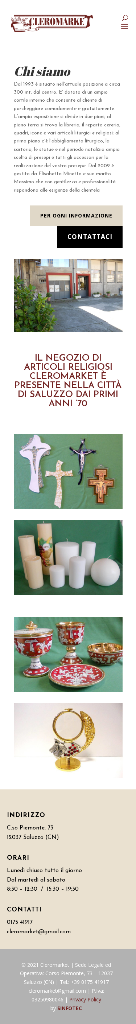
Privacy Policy (85, 999)
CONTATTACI (89, 236)
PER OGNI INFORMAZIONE (76, 215)
